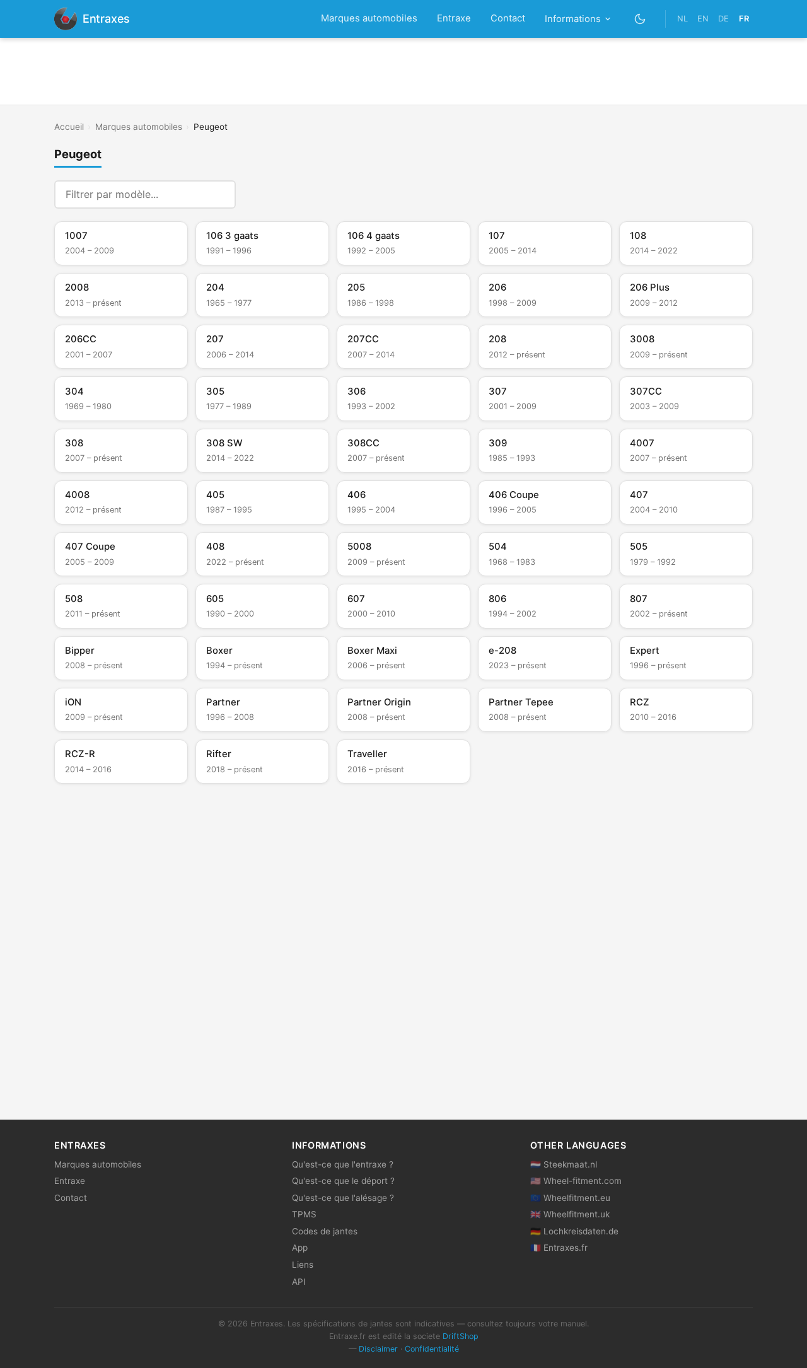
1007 (89, 242)
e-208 (518, 657)
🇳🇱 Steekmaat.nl (563, 1164)
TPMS (304, 1214)
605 (230, 605)
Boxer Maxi (376, 657)
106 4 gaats (373, 242)
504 (512, 553)
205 (370, 294)
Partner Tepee (521, 709)
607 (371, 605)
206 (513, 294)
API (299, 1282)
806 (513, 605)
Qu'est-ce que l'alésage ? (343, 1198)
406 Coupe (514, 501)
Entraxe (454, 18)
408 (235, 553)
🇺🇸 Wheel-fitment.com (576, 1181)
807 (659, 605)
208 (517, 346)
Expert (658, 657)
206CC (88, 346)
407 (654, 501)
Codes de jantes (324, 1231)
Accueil (69, 127)
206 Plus (654, 294)
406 (371, 501)
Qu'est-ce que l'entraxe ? (342, 1164)
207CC (371, 346)
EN (703, 18)
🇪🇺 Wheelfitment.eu (570, 1198)
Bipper (94, 657)
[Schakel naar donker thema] (640, 18)
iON (94, 709)
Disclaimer (378, 1349)
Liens (302, 1265)
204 (229, 294)
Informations (573, 19)
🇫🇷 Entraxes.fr (559, 1248)
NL (682, 18)
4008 (93, 501)
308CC (376, 450)
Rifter (234, 761)
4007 (658, 450)
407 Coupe (90, 553)
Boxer (234, 657)
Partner (230, 709)
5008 (376, 553)
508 (92, 605)
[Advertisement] (403, 71)
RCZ (653, 709)
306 (371, 398)
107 (513, 242)
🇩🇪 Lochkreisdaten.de (574, 1231)
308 (93, 450)
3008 (659, 346)
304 (88, 398)
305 (229, 398)
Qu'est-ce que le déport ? (343, 1181)
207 (230, 346)
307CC (654, 398)
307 (513, 398)
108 (654, 242)
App (300, 1248)
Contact (508, 18)
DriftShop (461, 1336)
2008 (93, 294)
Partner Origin (379, 709)
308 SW (230, 450)
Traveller (375, 761)
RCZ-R (88, 761)
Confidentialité (432, 1349)
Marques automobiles (369, 18)
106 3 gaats (232, 242)
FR (744, 18)
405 (229, 501)
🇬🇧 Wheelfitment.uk (570, 1214)
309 (512, 450)
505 (653, 553)
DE (723, 18)
